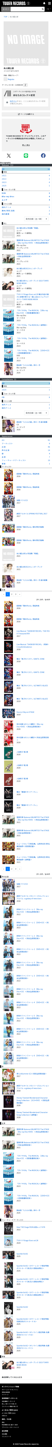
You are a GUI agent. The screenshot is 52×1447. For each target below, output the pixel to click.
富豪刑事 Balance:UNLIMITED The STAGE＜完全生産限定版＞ (33, 255)
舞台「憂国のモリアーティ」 (27, 792)
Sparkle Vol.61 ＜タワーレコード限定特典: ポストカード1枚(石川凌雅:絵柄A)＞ (33, 1267)
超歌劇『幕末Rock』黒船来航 (28, 474)
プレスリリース (6, 1436)
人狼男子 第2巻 (22, 765)
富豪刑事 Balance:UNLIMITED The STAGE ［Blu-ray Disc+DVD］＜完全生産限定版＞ (33, 241)
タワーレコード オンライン (10, 1390)
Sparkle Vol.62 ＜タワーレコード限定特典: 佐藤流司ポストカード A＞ (33, 1320)
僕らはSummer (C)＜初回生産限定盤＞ (32, 1073)
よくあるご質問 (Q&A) (8, 1413)
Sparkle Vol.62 (22, 1307)
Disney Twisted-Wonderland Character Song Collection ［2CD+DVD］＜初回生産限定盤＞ (33, 1100)
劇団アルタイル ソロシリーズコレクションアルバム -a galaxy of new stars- (33, 897)
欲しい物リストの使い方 (9, 1404)
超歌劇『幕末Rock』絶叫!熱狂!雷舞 (30, 527)
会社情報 (4, 1434)
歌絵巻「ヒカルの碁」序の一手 (28, 365)
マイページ (5, 1394)
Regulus (11, 79)
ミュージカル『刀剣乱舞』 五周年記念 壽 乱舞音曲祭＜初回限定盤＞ (33, 845)
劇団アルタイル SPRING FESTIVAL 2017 (32, 513)
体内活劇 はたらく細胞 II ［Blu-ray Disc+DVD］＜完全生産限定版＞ (30, 725)
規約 (3, 1422)
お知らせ (4, 1416)
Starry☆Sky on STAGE (25, 712)
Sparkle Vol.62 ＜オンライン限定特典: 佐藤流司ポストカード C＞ (33, 1346)
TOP (5, 16)
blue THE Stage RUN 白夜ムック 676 (31, 1227)
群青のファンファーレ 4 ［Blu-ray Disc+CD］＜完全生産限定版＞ (30, 990)
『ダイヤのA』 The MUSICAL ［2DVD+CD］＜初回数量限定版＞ (33, 351)
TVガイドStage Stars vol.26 (27, 1240)
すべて (5, 9)
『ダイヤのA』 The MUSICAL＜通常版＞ (32, 325)
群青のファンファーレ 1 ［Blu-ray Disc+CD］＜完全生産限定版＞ (30, 910)
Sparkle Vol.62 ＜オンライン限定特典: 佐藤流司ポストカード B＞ (33, 1333)
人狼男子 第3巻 (22, 778)
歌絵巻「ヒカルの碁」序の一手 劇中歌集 (32, 422)
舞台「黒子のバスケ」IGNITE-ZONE (31, 659)
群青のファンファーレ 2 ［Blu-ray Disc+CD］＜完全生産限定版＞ (30, 937)
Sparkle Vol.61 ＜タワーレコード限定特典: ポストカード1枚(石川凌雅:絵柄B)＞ (33, 1280)
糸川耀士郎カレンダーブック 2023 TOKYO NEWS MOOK (33, 281)
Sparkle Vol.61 (22, 1254)
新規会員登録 (6, 1392)
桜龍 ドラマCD (22, 500)
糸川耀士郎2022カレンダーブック (29, 268)
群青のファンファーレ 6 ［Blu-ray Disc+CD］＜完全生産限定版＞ (30, 1043)
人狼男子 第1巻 (22, 752)
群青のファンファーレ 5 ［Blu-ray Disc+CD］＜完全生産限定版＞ (30, 1016)
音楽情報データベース (8, 1401)
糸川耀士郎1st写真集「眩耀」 (28, 228)
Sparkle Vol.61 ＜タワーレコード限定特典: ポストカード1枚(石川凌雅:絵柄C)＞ (33, 1293)
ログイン (13, 101)
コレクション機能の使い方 (10, 1406)
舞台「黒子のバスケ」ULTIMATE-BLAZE (32, 685)
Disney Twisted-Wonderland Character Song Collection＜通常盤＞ (32, 1113)
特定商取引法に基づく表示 (10, 1425)
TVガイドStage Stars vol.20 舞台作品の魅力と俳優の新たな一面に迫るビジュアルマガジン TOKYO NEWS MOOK (33, 296)
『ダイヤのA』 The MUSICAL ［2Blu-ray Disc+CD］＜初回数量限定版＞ (32, 311)
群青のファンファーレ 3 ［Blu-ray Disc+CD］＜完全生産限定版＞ (30, 963)
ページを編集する (27, 114)
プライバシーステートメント (10, 1427)
